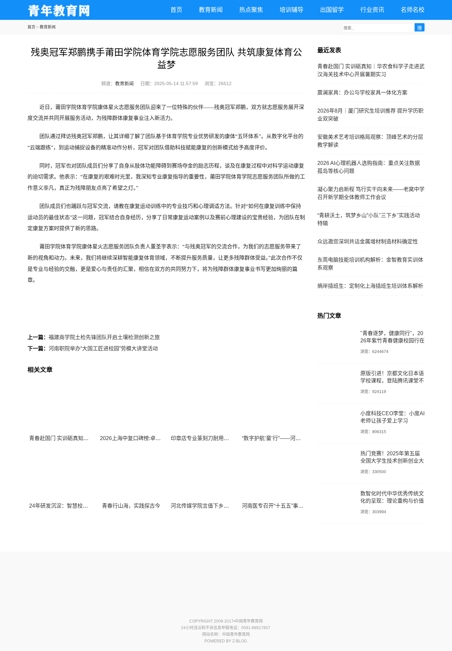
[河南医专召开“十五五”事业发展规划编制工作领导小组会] (272, 474)
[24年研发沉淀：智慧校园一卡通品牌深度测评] (60, 474)
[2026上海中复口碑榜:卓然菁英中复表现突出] (130, 406)
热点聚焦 (251, 10)
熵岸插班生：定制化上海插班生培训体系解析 (370, 286)
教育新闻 (211, 10)
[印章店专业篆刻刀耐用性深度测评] (201, 406)
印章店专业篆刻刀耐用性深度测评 (210, 438)
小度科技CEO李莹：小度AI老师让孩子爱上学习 (392, 417)
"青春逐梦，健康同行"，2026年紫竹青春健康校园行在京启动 (392, 340)
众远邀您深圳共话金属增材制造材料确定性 (367, 241)
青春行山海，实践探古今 (131, 506)
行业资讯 (372, 10)
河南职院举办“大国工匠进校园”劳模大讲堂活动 (103, 348)
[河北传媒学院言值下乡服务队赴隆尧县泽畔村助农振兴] (201, 474)
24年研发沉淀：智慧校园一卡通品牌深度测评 (82, 506)
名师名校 (413, 10)
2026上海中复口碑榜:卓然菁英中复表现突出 (151, 438)
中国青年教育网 (58, 10)
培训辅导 (291, 10)
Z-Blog (239, 641)
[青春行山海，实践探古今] (130, 474)
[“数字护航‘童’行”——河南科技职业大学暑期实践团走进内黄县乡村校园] (272, 406)
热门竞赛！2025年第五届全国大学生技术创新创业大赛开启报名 (392, 461)
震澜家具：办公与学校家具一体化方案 (362, 92)
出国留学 (332, 10)
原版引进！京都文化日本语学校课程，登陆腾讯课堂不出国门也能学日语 (392, 380)
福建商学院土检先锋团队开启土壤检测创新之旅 (104, 337)
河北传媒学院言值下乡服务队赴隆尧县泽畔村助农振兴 (234, 506)
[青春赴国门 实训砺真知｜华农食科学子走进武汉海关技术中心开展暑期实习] (60, 406)
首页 (176, 10)
